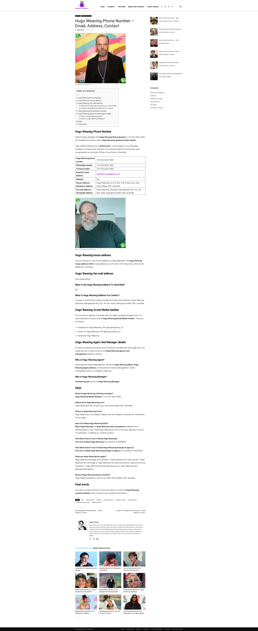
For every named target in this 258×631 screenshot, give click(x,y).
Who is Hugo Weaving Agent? (91, 116)
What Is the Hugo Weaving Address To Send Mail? (99, 106)
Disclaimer (167, 629)
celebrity (99, 500)
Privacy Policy (130, 629)
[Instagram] (165, 7)
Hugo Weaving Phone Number (89, 98)
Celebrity (111, 7)
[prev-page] (76, 617)
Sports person (153, 7)
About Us (138, 629)
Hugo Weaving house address (90, 100)
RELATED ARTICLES (83, 548)
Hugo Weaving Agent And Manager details (94, 114)
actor (82, 500)
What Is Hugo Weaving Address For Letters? (97, 108)
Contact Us (146, 629)
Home (102, 7)
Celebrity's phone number (83, 502)
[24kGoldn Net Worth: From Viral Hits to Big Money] (110, 559)
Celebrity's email (132, 500)
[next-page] (79, 617)
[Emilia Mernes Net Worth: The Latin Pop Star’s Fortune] (110, 602)
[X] (172, 7)
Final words (82, 124)
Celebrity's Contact (86, 16)
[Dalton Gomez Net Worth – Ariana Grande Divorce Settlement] (86, 580)
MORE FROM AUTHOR (101, 548)
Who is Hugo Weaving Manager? (93, 119)
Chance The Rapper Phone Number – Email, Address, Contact (130, 512)
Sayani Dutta (80, 30)
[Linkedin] (98, 539)
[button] (180, 7)
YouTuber (121, 7)
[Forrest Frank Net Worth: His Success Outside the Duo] (134, 559)
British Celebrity (90, 500)
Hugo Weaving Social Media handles (92, 111)
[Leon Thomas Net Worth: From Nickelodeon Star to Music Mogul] (134, 602)
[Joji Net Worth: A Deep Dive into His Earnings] (86, 559)
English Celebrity (96, 502)
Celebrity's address (108, 500)
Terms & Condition (177, 629)
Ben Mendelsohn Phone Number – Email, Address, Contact (88, 512)
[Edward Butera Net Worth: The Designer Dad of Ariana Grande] (110, 580)
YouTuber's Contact (156, 108)
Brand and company (136, 7)
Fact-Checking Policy (156, 629)
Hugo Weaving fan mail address (90, 103)
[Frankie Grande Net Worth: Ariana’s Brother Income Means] (134, 580)
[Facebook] (161, 7)
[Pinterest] (168, 7)
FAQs (80, 121)
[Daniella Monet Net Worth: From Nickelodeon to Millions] (86, 602)
